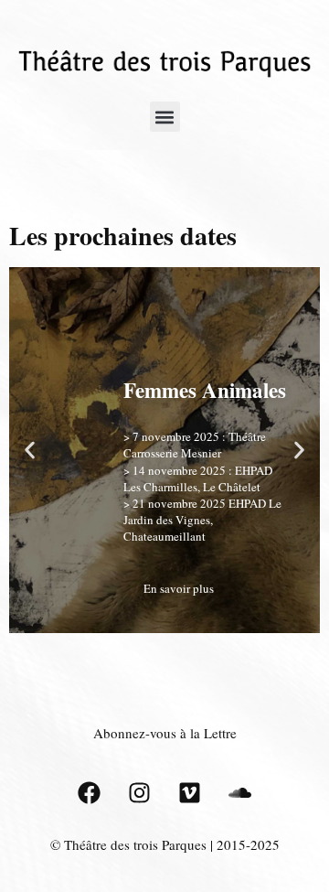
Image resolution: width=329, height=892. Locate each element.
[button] (165, 117)
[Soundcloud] (240, 792)
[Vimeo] (190, 792)
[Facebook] (89, 792)
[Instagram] (140, 792)
